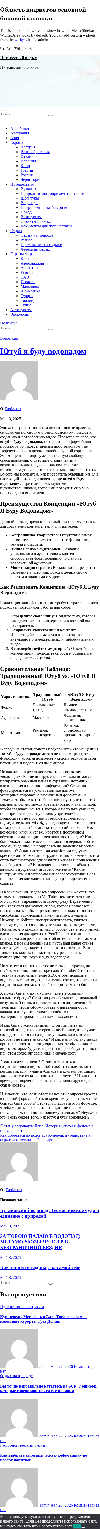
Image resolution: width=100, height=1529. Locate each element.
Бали (25, 258)
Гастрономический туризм (44, 207)
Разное (26, 240)
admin (44, 1366)
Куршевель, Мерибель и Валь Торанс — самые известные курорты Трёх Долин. (43, 1319)
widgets (21, 40)
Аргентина (30, 268)
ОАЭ (25, 277)
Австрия (28, 147)
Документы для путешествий (46, 226)
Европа (16, 142)
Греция (27, 170)
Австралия (19, 133)
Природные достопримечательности (52, 193)
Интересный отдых (18, 58)
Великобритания (35, 151)
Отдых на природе (37, 235)
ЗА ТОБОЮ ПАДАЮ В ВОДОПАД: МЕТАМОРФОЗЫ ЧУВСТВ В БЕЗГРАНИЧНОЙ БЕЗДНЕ (40, 1241)
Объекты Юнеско (36, 221)
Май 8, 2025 (10, 1226)
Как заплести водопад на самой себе (40, 1267)
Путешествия (22, 184)
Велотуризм (31, 217)
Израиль (28, 282)
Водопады (29, 203)
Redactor (13, 409)
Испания (28, 161)
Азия (14, 138)
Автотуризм (21, 309)
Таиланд (28, 300)
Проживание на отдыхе (41, 244)
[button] (2, 110)
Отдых (16, 230)
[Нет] (83, 1527)
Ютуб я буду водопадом (43, 351)
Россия (27, 175)
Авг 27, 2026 (62, 1366)
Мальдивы (30, 286)
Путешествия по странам (22, 1306)
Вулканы (28, 189)
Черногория (31, 179)
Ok (77, 1526)
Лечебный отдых (35, 249)
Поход (26, 212)
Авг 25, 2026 (62, 1505)
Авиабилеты (21, 128)
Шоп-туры (30, 198)
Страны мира (22, 254)
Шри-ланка (30, 291)
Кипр (25, 165)
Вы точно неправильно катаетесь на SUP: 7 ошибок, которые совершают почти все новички (48, 1388)
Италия (27, 156)
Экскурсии (19, 314)
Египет (27, 272)
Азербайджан (32, 263)
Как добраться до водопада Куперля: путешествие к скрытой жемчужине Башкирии (45, 1137)
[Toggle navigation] (7, 110)
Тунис (26, 305)
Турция (27, 296)
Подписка (8, 323)
